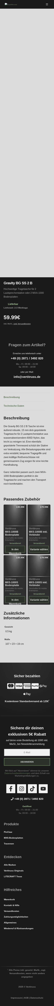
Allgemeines (10, 922)
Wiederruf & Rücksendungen (18, 928)
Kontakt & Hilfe (11, 905)
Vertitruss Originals (14, 870)
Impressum (16, 998)
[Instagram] (21, 788)
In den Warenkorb (15, 550)
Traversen (9, 843)
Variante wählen (39, 549)
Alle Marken (10, 865)
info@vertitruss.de (27, 376)
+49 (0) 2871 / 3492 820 (27, 358)
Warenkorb (9, 899)
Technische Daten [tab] (14, 406)
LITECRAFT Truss (13, 876)
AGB (26, 998)
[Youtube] (43, 788)
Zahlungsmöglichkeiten (16, 917)
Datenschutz (36, 998)
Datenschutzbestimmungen (17, 773)
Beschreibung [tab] (12, 397)
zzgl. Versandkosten (22, 324)
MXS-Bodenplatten (13, 838)
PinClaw (8, 832)
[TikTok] (32, 788)
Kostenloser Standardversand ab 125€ (27, 701)
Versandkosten (11, 911)
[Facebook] (10, 788)
